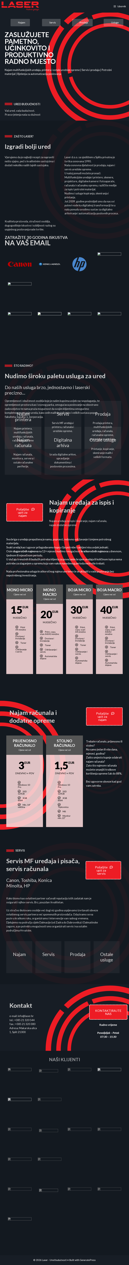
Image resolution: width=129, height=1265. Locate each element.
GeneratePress (88, 1260)
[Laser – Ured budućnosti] (20, 6)
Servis (63, 414)
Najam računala (23, 442)
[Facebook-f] (15, 94)
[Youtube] (22, 94)
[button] (20, 22)
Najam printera (23, 416)
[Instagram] (8, 94)
